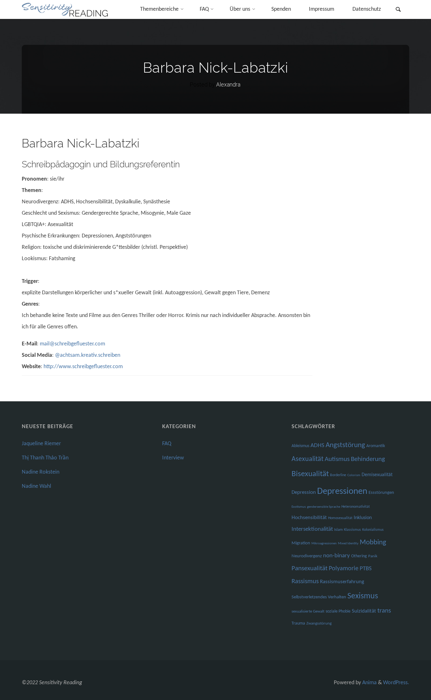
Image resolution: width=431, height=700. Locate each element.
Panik (372, 556)
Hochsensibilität (309, 517)
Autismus (337, 459)
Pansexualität (310, 568)
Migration (301, 543)
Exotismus (299, 507)
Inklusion (363, 517)
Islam (338, 530)
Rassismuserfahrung (342, 581)
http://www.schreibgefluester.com (83, 367)
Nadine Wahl (36, 486)
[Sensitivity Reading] (66, 9)
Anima (369, 683)
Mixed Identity (348, 543)
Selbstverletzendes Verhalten (319, 597)
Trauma (298, 623)
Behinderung (368, 459)
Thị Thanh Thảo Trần (45, 458)
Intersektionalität (312, 529)
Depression (304, 492)
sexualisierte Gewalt (308, 611)
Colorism (353, 475)
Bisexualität (310, 474)
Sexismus (362, 596)
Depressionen (342, 491)
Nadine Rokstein (40, 472)
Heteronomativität (355, 507)
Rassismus (305, 581)
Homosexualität (340, 518)
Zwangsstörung (319, 623)
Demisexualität (377, 474)
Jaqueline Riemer (41, 444)
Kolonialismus (373, 530)
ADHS (317, 446)
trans (384, 610)
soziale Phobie (338, 611)
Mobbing (373, 542)
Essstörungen (381, 492)
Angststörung (345, 445)
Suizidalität (364, 611)
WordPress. (396, 683)
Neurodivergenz (307, 556)
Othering (359, 556)
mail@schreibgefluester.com (72, 344)
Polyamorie (343, 568)
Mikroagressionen (324, 543)
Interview (173, 458)
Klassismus (352, 530)
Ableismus (300, 446)
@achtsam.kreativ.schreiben (87, 355)
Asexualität (307, 459)
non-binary (336, 556)
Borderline (338, 475)
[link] (398, 10)
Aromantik (375, 446)
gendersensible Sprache (323, 507)
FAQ (166, 444)
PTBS (366, 569)
